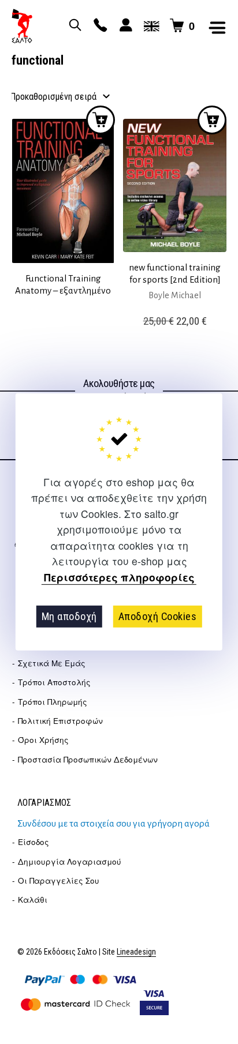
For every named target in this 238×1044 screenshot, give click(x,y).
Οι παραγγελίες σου (58, 880)
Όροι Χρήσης (43, 739)
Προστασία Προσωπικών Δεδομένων (88, 759)
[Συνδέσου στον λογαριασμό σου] (124, 25)
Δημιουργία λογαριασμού (69, 861)
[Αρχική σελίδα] (22, 26)
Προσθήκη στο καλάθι (100, 120)
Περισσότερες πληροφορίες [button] (119, 577)
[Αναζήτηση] (73, 25)
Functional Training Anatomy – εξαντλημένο (63, 284)
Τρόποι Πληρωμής (52, 701)
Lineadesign (136, 952)
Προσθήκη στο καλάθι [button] (212, 120)
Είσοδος (33, 841)
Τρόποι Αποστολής (54, 682)
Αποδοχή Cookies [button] (157, 616)
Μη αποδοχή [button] (69, 616)
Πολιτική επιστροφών (60, 720)
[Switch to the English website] (149, 25)
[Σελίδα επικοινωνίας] (98, 25)
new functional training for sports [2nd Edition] (175, 273)
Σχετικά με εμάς (51, 663)
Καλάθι (32, 899)
